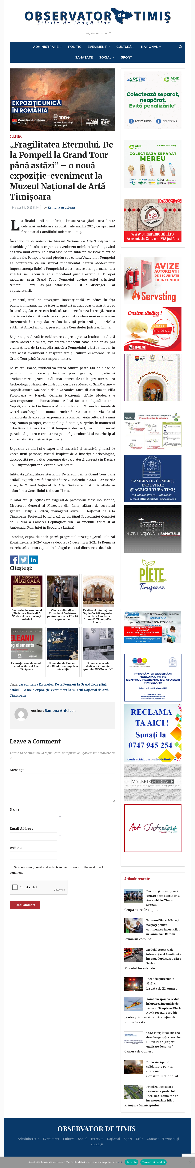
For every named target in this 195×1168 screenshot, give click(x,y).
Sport (126, 57)
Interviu (97, 1139)
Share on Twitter (23, 560)
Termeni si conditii (153, 1162)
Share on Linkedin (33, 560)
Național (149, 47)
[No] (190, 1162)
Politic (74, 47)
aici (120, 1162)
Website (16, 848)
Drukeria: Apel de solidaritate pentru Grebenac (159, 1066)
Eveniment (97, 47)
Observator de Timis (96, 1128)
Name (14, 809)
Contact (153, 1139)
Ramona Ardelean (61, 207)
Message (17, 770)
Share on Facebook (14, 560)
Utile (139, 1139)
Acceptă (131, 1162)
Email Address (21, 828)
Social (105, 57)
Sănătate (84, 57)
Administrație (46, 47)
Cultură (124, 47)
